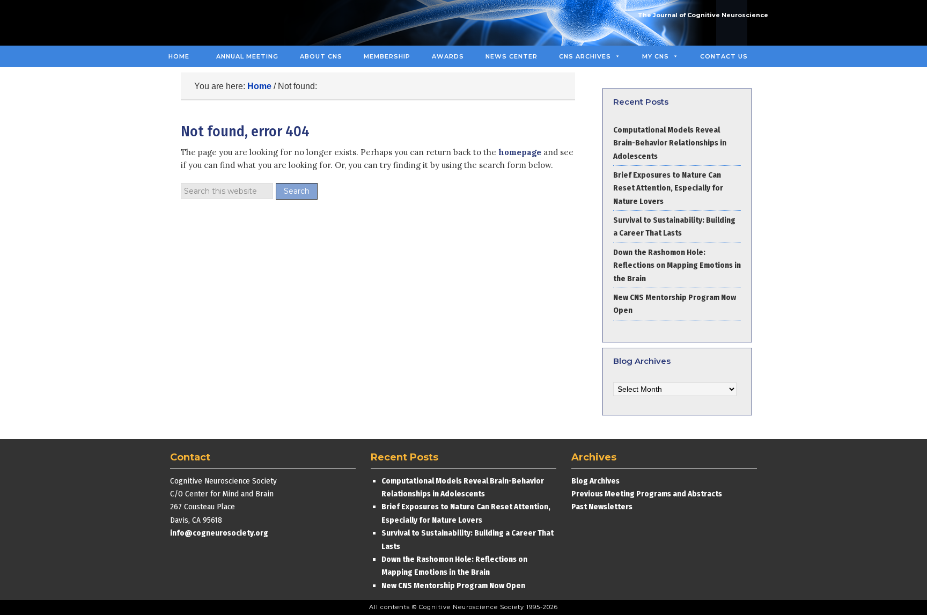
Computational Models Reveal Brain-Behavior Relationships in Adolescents (669, 143)
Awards (448, 56)
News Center (511, 56)
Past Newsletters (601, 506)
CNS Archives (585, 56)
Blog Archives (595, 481)
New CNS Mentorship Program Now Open (453, 585)
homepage (519, 152)
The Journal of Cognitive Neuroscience (703, 15)
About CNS (321, 56)
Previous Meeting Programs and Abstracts (646, 494)
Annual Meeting (247, 56)
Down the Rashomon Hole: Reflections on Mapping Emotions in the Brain (677, 265)
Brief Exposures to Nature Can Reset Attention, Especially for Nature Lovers (668, 188)
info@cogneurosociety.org (219, 533)
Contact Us (724, 56)
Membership (387, 56)
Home (178, 56)
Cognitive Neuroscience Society (239, 22)
